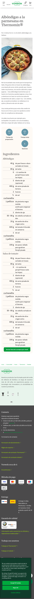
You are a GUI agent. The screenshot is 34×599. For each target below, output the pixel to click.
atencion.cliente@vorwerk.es (13, 432)
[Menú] (15, 522)
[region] (15, 578)
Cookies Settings (15, 592)
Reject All (15, 588)
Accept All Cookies (16, 583)
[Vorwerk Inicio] (17, 4)
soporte (11, 423)
